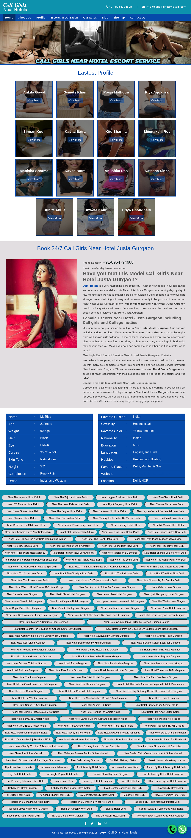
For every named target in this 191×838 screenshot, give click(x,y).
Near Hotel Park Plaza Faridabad (122, 739)
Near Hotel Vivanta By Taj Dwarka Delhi (158, 580)
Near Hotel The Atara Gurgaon (29, 677)
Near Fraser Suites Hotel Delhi (23, 511)
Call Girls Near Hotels (122, 832)
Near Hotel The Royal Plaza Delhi (100, 539)
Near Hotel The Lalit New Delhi (121, 573)
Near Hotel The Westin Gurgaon (29, 698)
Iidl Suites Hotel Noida (18, 795)
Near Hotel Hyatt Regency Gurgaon (161, 656)
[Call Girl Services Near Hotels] (15, 7)
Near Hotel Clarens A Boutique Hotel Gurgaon (43, 622)
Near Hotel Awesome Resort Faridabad (119, 732)
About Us (24, 17)
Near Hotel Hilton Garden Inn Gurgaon (31, 656)
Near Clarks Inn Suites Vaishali (25, 753)
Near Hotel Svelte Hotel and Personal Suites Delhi (31, 559)
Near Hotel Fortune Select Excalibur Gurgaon (155, 642)
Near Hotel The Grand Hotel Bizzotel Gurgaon (32, 684)
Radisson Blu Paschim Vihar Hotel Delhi (91, 801)
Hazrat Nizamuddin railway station (166, 760)
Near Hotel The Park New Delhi (167, 573)
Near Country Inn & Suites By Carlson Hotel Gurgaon (107, 587)
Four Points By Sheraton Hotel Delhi (25, 781)
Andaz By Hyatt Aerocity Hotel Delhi (166, 767)
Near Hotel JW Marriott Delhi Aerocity (70, 545)
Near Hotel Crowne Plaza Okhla (77, 532)
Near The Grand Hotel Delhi (168, 518)
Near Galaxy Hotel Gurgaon (167, 587)
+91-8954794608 (120, 6)
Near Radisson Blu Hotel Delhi (109, 511)
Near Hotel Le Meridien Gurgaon (115, 663)
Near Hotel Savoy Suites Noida (73, 732)
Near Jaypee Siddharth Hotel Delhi (120, 497)
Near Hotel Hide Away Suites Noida (160, 711)
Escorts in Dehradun (64, 17)
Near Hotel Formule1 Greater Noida (30, 718)
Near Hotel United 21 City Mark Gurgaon (35, 705)
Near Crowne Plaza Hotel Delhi (166, 504)
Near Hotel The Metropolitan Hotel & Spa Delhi (32, 566)
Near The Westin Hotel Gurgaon (169, 601)
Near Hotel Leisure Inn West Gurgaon (164, 663)
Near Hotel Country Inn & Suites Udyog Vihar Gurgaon (38, 635)
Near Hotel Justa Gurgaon (73, 663)
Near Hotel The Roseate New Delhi (29, 580)
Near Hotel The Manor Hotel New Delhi (166, 559)
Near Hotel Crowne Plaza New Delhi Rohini (28, 532)
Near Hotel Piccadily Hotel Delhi (167, 545)
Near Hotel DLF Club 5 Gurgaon (28, 642)
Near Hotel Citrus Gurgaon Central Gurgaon (162, 615)
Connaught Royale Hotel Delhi (62, 774)
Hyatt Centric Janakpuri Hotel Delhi (123, 788)
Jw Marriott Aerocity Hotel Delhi (97, 795)
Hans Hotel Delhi (130, 781)
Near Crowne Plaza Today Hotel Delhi (78, 525)
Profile (40, 17)
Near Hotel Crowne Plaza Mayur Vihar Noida (35, 711)
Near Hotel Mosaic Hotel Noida (163, 718)
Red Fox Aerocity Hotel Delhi (76, 808)
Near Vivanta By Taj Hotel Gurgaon (71, 608)
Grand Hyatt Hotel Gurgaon (97, 781)
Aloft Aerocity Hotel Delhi (90, 767)
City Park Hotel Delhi (19, 774)
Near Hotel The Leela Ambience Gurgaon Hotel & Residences (151, 684)
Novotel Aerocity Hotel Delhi (170, 795)
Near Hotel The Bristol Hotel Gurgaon (90, 677)
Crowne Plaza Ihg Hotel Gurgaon (110, 774)
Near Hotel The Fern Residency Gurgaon (156, 677)
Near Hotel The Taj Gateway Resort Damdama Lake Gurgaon (149, 691)
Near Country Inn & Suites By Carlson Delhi (116, 518)
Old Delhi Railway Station (123, 760)
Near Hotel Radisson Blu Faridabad (167, 739)
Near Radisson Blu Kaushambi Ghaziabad (159, 746)
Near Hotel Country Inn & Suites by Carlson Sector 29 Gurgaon (47, 628)
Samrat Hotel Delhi (116, 808)
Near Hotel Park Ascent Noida (74, 725)
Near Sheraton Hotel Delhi (22, 518)
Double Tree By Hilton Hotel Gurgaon (163, 774)
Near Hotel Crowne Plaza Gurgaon (163, 635)
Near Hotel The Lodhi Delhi (123, 559)
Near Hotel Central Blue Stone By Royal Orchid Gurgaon (98, 615)
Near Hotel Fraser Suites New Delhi (167, 532)
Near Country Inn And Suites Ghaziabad (99, 746)
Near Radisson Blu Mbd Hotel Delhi (26, 525)
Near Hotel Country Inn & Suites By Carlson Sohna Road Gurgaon (142, 628)
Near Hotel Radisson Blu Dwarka (119, 552)
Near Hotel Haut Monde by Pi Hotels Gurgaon (96, 656)
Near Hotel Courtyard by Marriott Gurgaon (106, 635)
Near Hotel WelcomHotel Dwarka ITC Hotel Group (36, 587)
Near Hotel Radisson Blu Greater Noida (26, 732)
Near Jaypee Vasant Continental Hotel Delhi (160, 511)
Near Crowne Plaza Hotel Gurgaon (23, 601)
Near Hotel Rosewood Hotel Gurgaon (114, 670)
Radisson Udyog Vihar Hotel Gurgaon (28, 808)
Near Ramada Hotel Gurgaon (22, 594)
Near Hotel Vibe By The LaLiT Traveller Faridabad (35, 746)
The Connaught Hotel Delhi (110, 815)
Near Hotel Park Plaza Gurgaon (66, 670)
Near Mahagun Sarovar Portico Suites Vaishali (83, 753)
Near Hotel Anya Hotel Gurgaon (168, 608)
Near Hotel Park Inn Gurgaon (22, 670)
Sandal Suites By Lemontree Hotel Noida (161, 808)
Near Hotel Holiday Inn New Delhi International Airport (37, 539)
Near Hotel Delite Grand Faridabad (167, 732)
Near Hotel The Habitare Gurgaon (87, 684)
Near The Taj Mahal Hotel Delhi (70, 497)
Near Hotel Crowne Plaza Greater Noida (156, 705)
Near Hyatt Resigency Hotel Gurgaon (164, 594)
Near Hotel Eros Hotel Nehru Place (120, 532)
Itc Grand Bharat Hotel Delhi (55, 795)
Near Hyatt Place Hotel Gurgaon (67, 594)
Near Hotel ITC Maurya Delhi (22, 545)
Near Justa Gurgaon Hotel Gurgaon (69, 601)
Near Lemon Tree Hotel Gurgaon (114, 594)
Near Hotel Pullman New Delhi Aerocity (73, 552)
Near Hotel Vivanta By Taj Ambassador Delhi (93, 580)
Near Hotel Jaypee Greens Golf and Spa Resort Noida (98, 718)
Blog (105, 17)
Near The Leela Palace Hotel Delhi (70, 504)
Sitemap (119, 17)
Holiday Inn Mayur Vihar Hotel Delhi (70, 788)
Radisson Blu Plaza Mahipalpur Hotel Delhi (157, 801)
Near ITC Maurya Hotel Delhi (23, 504)
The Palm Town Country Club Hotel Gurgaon (160, 815)
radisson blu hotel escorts (54, 767)
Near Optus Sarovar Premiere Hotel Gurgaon (120, 601)
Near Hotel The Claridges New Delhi (73, 573)
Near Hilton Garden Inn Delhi (64, 518)
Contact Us (137, 17)
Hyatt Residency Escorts (18, 767)
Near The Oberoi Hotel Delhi (168, 497)
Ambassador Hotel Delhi (125, 767)
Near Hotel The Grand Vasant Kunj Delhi (162, 566)
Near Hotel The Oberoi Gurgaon (26, 691)
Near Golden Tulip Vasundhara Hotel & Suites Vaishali (153, 753)
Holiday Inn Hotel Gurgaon (22, 788)
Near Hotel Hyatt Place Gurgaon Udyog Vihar (158, 539)
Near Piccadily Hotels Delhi (125, 525)
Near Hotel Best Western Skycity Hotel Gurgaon (32, 615)
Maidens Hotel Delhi (134, 795)
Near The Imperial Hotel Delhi (24, 497)
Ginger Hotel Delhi (63, 781)
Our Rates (90, 17)
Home (9, 17)
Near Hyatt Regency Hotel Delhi (119, 504)
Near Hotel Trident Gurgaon (164, 698)
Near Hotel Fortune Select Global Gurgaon (33, 649)
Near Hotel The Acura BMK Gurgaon (164, 670)
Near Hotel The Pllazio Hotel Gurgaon (79, 691)
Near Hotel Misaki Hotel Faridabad (77, 739)
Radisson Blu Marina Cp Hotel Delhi (30, 801)
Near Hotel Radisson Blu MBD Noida (164, 725)
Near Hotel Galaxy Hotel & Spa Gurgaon (97, 649)
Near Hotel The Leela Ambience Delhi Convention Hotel (99, 566)
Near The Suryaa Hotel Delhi (66, 511)
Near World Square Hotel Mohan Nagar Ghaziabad (33, 760)
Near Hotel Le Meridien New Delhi (120, 545)
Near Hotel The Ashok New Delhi (24, 573)
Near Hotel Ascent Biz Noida (96, 705)
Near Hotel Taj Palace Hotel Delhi (84, 559)
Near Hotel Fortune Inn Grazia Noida (100, 711)
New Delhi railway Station (85, 760)
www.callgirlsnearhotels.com (152, 473)
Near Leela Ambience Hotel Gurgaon (120, 608)
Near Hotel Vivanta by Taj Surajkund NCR (27, 739)
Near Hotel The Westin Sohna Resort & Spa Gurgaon (97, 698)
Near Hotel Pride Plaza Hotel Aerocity (25, 552)
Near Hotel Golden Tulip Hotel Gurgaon (159, 649)
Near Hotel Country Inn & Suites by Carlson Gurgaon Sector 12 (138, 622)
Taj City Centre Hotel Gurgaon (68, 815)
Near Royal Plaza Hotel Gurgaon (23, 608)
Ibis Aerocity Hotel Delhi (170, 788)
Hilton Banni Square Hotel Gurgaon (167, 781)
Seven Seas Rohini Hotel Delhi (23, 815)
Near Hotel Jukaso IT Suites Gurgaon (27, 663)
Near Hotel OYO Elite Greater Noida (26, 725)
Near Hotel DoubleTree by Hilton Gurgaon (88, 642)
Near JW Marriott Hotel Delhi (168, 525)
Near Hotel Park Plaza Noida (117, 725)
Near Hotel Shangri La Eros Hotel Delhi (165, 552)
